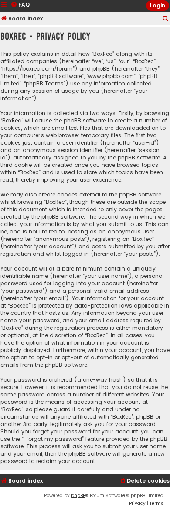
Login (157, 5)
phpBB (78, 495)
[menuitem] (166, 19)
